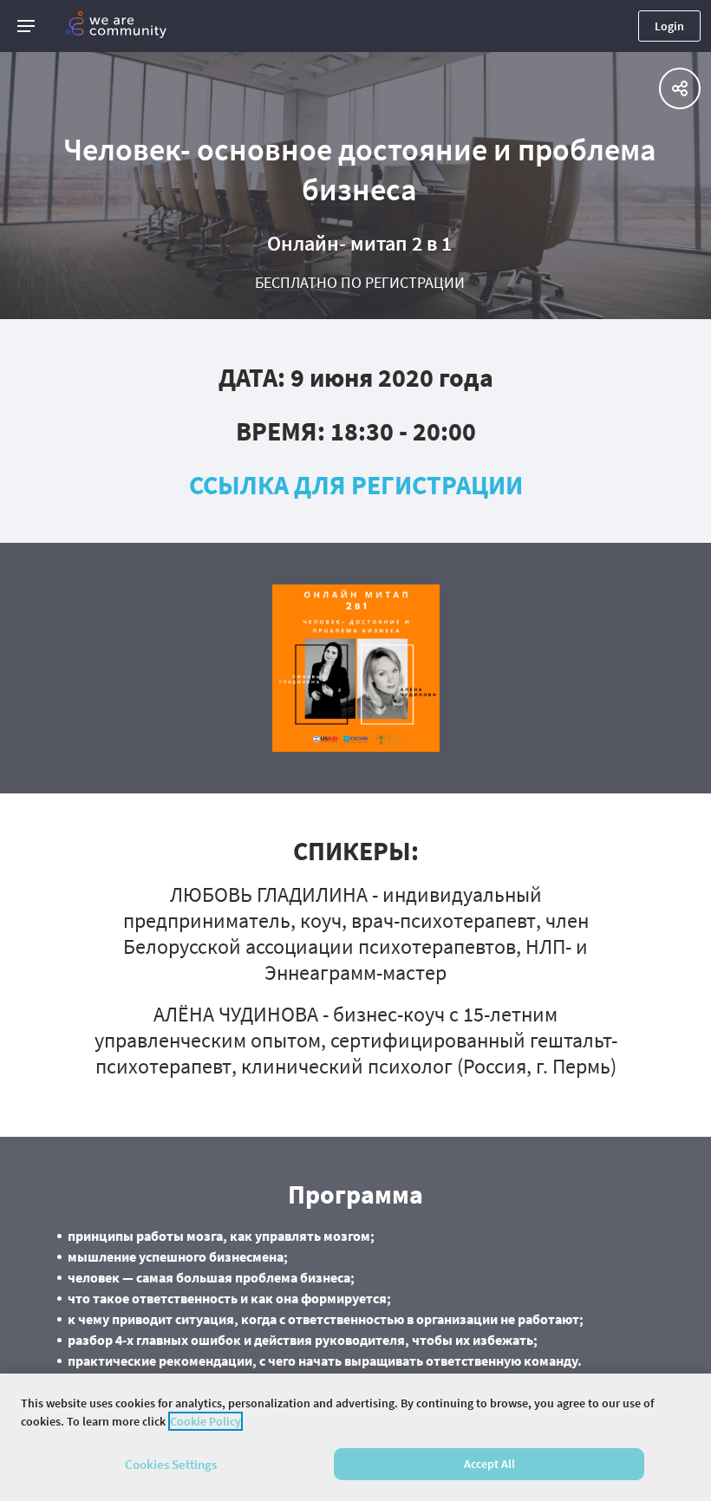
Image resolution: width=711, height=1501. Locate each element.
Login (669, 26)
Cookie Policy (205, 1421)
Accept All (489, 1464)
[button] (26, 26)
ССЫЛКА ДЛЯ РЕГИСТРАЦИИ (356, 484)
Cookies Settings (171, 1464)
